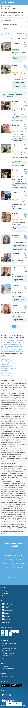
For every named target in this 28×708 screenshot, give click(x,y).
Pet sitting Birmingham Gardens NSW (11, 350)
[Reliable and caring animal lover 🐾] (14, 52)
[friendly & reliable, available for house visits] (14, 155)
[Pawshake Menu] (2, 2)
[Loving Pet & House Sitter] (14, 242)
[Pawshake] (10, 2)
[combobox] (14, 20)
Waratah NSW (5, 363)
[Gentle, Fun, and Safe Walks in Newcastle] (14, 179)
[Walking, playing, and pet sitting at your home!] (14, 313)
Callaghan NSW (5, 364)
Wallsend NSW (5, 372)
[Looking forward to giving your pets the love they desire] (14, 76)
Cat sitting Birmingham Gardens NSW (11, 348)
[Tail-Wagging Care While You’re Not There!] (14, 222)
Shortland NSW (5, 375)
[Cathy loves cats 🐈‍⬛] (14, 111)
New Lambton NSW (6, 361)
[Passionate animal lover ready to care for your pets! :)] (14, 274)
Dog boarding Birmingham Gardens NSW (12, 340)
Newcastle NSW (5, 359)
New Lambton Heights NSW (8, 368)
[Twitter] (6, 694)
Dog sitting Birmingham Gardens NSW (11, 346)
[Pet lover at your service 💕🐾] (14, 200)
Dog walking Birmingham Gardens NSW (11, 344)
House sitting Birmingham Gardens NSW (12, 351)
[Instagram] (10, 694)
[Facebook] (2, 694)
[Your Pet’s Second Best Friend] (14, 293)
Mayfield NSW (5, 370)
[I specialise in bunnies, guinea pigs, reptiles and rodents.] (14, 132)
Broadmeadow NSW (6, 366)
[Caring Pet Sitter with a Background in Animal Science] (14, 258)
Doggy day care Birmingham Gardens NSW (12, 342)
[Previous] (10, 326)
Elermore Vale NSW (6, 374)
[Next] (17, 326)
